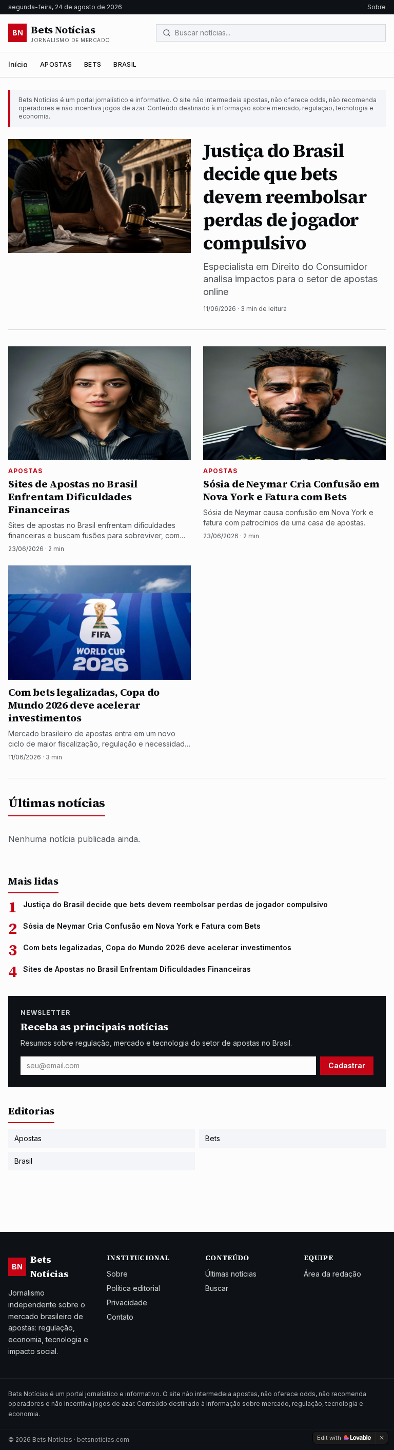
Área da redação (332, 1273)
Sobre (376, 7)
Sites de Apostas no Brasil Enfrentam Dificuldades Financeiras (137, 969)
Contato (120, 1316)
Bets (92, 64)
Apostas (56, 64)
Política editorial (133, 1288)
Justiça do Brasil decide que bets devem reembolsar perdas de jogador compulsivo (175, 904)
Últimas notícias (231, 1273)
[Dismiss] (382, 1438)
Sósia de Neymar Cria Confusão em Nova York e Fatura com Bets (142, 926)
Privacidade (127, 1302)
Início (18, 64)
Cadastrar (346, 1065)
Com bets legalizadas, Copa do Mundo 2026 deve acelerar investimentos (157, 947)
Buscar (216, 1288)
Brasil (124, 64)
